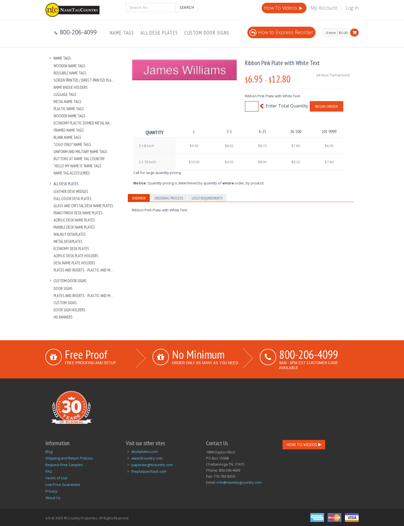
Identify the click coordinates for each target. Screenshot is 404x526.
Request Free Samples (64, 464)
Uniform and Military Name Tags (80, 151)
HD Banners (63, 317)
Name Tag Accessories (72, 173)
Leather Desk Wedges (71, 191)
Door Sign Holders (69, 309)
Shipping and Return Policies (69, 458)
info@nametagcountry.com (239, 482)
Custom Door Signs (206, 32)
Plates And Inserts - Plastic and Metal (84, 270)
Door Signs (63, 288)
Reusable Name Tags (70, 73)
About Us (52, 497)
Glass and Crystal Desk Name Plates (83, 205)
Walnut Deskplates (70, 234)
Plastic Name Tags (69, 108)
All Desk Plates (159, 32)
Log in (352, 7)
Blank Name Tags (67, 137)
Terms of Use (56, 477)
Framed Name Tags (69, 130)
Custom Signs (65, 302)
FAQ (48, 471)
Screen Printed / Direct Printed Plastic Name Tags (84, 80)
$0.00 (343, 32)
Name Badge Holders (71, 87)
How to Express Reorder (285, 32)
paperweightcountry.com (152, 464)
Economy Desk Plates (71, 248)
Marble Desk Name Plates (74, 227)
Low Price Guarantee (62, 484)
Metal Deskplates (68, 241)
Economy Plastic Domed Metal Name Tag (84, 123)
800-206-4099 (308, 354)
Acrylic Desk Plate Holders (76, 255)
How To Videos (281, 7)
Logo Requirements (207, 198)
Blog (48, 451)
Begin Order (326, 106)
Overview (139, 198)
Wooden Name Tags (69, 65)
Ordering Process (168, 198)
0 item (331, 33)
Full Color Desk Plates (73, 198)
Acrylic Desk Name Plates (74, 220)
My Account (324, 7)
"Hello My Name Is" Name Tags (77, 165)
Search (186, 7)
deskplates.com (144, 451)
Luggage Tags (65, 94)
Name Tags (122, 32)
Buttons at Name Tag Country (79, 158)
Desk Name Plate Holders (74, 262)
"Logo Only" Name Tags (72, 144)
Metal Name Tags (67, 101)
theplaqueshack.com (148, 471)
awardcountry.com (146, 458)
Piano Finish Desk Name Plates (78, 212)
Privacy (51, 491)
